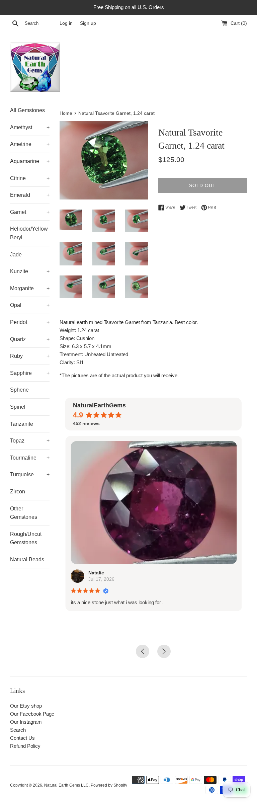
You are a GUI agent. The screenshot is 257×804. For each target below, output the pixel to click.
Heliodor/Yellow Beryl (29, 233)
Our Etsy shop (26, 706)
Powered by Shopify (109, 785)
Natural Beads (27, 559)
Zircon (17, 491)
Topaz (30, 441)
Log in (66, 23)
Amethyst (30, 127)
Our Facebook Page (32, 714)
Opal (30, 305)
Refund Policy (25, 746)
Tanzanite (21, 424)
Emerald (30, 195)
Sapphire (30, 373)
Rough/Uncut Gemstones (25, 538)
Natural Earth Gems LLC (66, 785)
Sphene (19, 390)
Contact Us (22, 738)
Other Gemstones (23, 513)
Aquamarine (30, 161)
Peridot (30, 322)
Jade (16, 254)
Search (18, 730)
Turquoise (30, 474)
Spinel (17, 407)
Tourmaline (30, 458)
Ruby (30, 356)
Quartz (30, 339)
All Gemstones (27, 110)
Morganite (30, 288)
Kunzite (30, 271)
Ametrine (30, 144)
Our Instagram (26, 722)
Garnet (30, 212)
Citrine (30, 178)
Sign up (88, 23)
